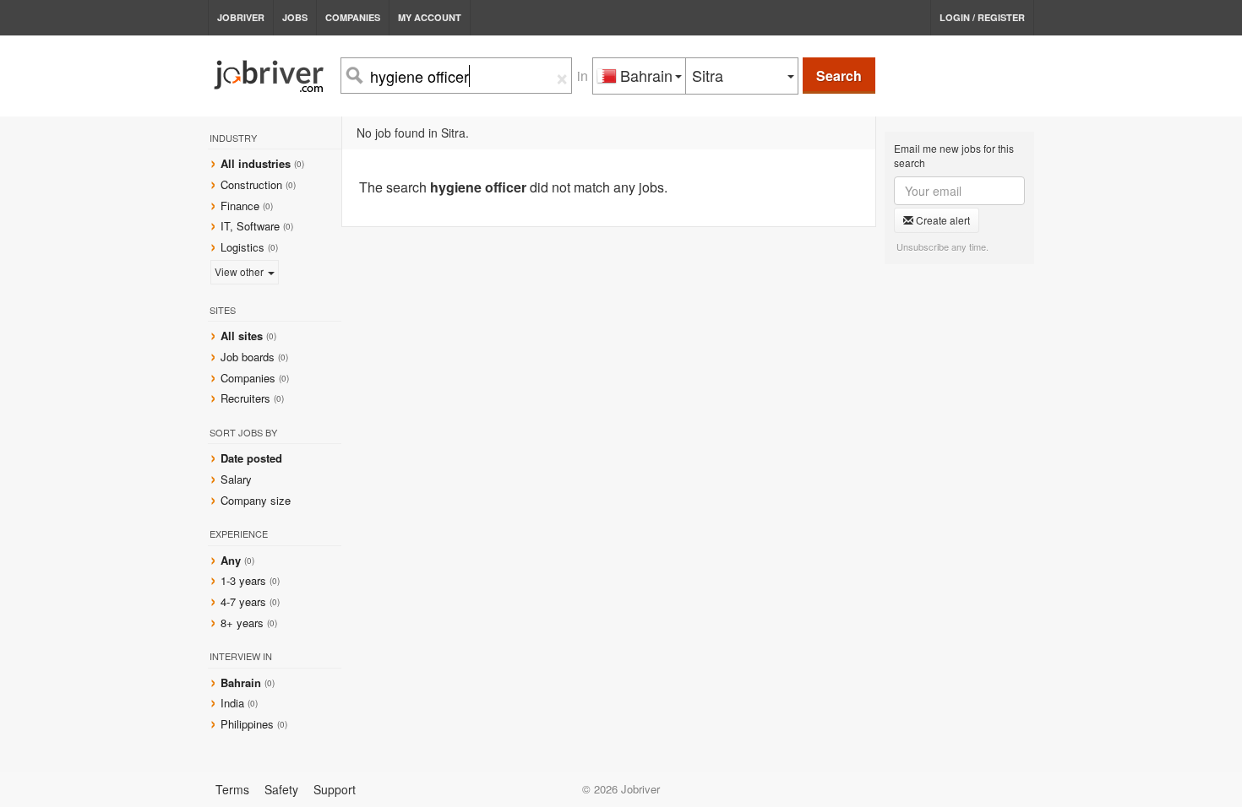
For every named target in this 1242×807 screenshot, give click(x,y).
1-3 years (243, 580)
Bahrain (242, 682)
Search (839, 75)
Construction (251, 184)
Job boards (248, 357)
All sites (242, 336)
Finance (240, 206)
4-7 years (243, 601)
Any (231, 560)
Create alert (941, 220)
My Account (429, 17)
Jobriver (240, 17)
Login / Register (982, 17)
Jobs (295, 17)
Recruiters (247, 398)
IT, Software (250, 226)
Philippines (249, 724)
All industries (256, 163)
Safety (281, 789)
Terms (232, 789)
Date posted (251, 458)
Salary (236, 479)
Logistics (242, 247)
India (234, 703)
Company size (256, 500)
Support (334, 789)
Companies (352, 17)
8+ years (242, 623)
